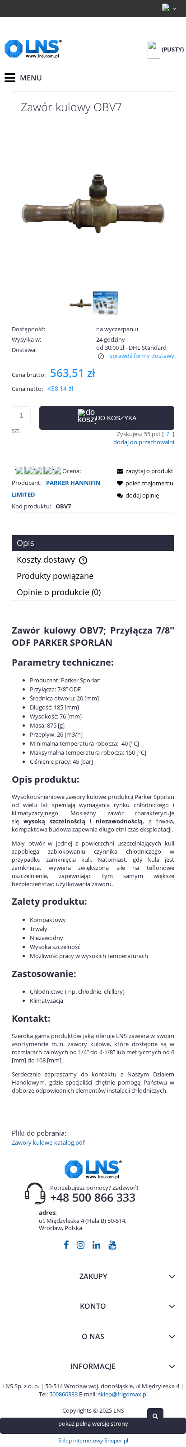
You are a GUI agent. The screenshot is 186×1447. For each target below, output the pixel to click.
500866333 (63, 1394)
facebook (66, 1246)
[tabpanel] (93, 885)
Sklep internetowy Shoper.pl (93, 1440)
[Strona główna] (33, 49)
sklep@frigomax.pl (123, 1394)
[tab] (93, 543)
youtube (112, 1246)
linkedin (96, 1246)
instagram (80, 1246)
